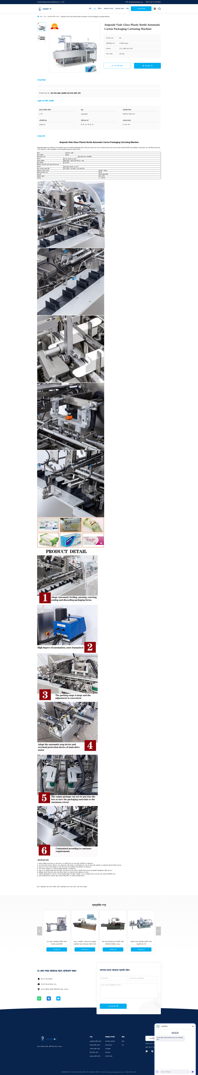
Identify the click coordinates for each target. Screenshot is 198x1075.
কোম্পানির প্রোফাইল (110, 1041)
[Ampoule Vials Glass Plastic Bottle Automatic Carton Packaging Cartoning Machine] (74, 47)
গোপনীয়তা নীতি (65, 1072)
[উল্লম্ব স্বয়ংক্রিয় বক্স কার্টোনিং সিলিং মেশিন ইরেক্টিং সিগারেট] (113, 923)
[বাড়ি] (45, 9)
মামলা (123, 1041)
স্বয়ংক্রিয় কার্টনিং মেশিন (53, 16)
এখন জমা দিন (112, 1006)
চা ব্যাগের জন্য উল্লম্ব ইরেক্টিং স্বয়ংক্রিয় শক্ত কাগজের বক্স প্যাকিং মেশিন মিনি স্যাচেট (141, 944)
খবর (123, 1045)
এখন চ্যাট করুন (141, 8)
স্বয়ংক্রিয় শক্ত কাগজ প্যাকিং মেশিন (50, 887)
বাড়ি (90, 9)
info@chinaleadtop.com (48, 984)
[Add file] (157, 1071)
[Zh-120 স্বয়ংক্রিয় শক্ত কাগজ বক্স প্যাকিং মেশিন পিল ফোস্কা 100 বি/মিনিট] (84, 923)
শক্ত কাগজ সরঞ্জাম (82, 887)
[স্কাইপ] (51, 1000)
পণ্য (94, 9)
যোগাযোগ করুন (119, 9)
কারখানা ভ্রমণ (108, 1045)
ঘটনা (127, 9)
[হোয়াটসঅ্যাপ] (42, 1000)
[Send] (192, 1071)
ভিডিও (100, 9)
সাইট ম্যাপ (107, 1052)
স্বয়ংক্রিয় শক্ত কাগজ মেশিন (68, 887)
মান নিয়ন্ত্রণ (108, 1049)
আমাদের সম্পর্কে (108, 9)
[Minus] (193, 1026)
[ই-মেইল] (61, 1000)
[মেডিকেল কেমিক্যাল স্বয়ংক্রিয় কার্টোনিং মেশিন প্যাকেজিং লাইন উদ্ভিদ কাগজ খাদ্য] (56, 923)
